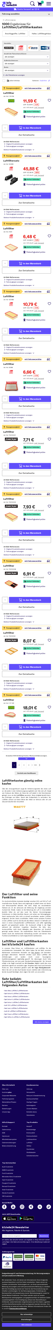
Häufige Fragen (31, 1102)
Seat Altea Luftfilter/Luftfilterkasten (16, 991)
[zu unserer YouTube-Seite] (13, 1207)
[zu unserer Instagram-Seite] (22, 1207)
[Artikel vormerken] (49, 100)
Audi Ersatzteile (7, 1167)
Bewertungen (6, 1109)
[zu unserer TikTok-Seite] (48, 1207)
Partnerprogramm (8, 1099)
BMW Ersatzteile (8, 1170)
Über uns (5, 1089)
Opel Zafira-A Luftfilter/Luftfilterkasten (17, 1017)
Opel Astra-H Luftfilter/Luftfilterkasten (17, 999)
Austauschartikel (32, 1099)
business (7, 1092)
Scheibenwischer (32, 1156)
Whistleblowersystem (9, 1139)
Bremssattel (30, 1133)
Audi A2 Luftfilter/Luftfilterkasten (15, 1011)
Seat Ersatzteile (7, 1190)
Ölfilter (28, 1146)
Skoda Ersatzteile (8, 1193)
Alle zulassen (26, 1325)
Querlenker (30, 1149)
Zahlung (29, 1089)
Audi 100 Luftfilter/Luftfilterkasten (15, 1005)
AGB (3, 1133)
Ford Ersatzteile (7, 1173)
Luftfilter (29, 1143)
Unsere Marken (31, 1109)
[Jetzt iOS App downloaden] (9, 1218)
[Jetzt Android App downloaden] (26, 1218)
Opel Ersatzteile (7, 1180)
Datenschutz (6, 1129)
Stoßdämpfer (31, 1152)
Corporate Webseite (9, 1095)
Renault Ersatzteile (8, 1186)
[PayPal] (7, 1257)
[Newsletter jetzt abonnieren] (44, 1236)
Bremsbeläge (31, 1129)
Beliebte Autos (31, 1112)
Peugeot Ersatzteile (9, 1183)
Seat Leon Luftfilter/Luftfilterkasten (16, 1008)
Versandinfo (30, 1092)
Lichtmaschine (31, 1139)
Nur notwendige (26, 1314)
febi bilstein (35, 953)
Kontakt (4, 1126)
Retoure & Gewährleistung (35, 1095)
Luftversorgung (10, 20)
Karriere (5, 1105)
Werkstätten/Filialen (9, 1102)
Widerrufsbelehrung (9, 1146)
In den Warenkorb (32, 127)
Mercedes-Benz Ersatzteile (11, 1177)
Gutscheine (30, 1115)
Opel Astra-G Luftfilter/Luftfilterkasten (16, 993)
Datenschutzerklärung (20, 1242)
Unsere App (6, 1112)
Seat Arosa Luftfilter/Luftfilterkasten (16, 996)
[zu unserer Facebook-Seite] (4, 1207)
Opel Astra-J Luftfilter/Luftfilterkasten (16, 1002)
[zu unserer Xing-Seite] (31, 1207)
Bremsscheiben (31, 1136)
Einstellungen (26, 1319)
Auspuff (29, 1126)
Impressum (6, 1136)
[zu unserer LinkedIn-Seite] (40, 1207)
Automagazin (31, 1105)
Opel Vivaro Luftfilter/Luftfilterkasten (16, 1014)
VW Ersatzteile (7, 1196)
